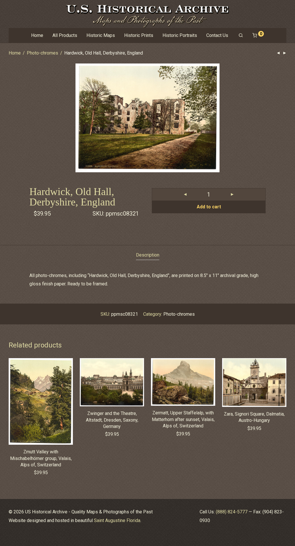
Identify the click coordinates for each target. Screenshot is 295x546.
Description (147, 255)
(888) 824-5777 (231, 512)
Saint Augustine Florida (117, 520)
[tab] (147, 255)
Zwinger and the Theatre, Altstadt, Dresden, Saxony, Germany (112, 420)
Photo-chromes (42, 53)
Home (37, 35)
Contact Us (217, 35)
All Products (64, 35)
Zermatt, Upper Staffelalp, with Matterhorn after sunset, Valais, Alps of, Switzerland (183, 419)
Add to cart (209, 207)
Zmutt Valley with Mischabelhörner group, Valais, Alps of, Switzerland (41, 458)
